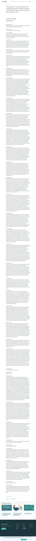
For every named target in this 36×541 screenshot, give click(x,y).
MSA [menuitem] (29, 527)
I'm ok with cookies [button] (23, 539)
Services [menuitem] (26, 1)
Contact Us (3, 528)
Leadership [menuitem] (24, 525)
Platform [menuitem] (22, 1)
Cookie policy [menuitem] (31, 525)
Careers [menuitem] (24, 526)
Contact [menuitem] (33, 1)
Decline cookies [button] (30, 539)
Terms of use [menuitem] (31, 526)
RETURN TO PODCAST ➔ (9, 496)
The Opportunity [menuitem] (13, 1)
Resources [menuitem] (29, 1)
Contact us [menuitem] (24, 527)
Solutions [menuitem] (18, 1)
